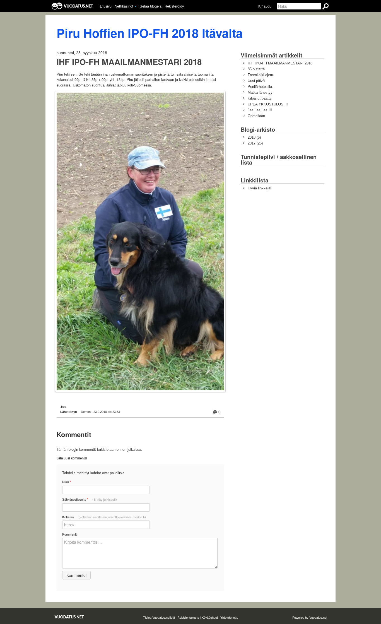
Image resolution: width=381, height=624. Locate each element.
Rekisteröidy (174, 6)
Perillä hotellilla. (260, 87)
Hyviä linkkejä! (259, 188)
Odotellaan (256, 116)
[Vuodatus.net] (69, 617)
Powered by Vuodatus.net (309, 617)
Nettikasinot (124, 6)
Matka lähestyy (260, 92)
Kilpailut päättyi (260, 98)
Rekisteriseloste (188, 617)
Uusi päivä (256, 81)
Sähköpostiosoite (89, 499)
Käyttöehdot (210, 617)
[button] (135, 6)
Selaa (150, 6)
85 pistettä (256, 69)
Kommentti (70, 534)
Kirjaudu (264, 6)
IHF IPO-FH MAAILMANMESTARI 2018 (129, 62)
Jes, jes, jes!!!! (260, 110)
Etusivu (106, 6)
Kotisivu (104, 517)
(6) (254, 137)
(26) (255, 143)
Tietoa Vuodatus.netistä (159, 617)
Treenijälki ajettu (261, 75)
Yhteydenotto (229, 617)
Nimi (66, 482)
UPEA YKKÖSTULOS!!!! (268, 104)
